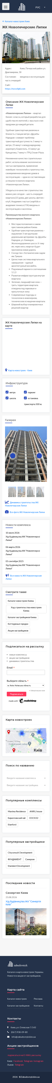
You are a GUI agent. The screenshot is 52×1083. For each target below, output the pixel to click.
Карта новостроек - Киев (20, 370)
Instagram (38, 1061)
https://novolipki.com (15, 88)
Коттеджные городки (18, 624)
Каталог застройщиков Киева (22, 617)
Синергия (30, 859)
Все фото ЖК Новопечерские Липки (27, 512)
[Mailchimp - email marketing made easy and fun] (23, 700)
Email (11, 667)
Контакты (38, 1005)
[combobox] (26, 778)
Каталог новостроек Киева (21, 601)
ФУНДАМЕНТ (14, 859)
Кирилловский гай (16, 818)
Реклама (38, 998)
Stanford (12, 824)
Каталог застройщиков (18, 1005)
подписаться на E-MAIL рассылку (24, 1055)
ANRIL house (36, 811)
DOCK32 (33, 818)
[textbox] (26, 778)
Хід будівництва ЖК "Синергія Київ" (23, 903)
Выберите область (17, 681)
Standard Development (19, 866)
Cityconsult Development (20, 852)
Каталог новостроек (17, 998)
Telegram (28, 1061)
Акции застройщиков (18, 630)
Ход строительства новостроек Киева (26, 609)
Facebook (18, 1061)
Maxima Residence (17, 811)
